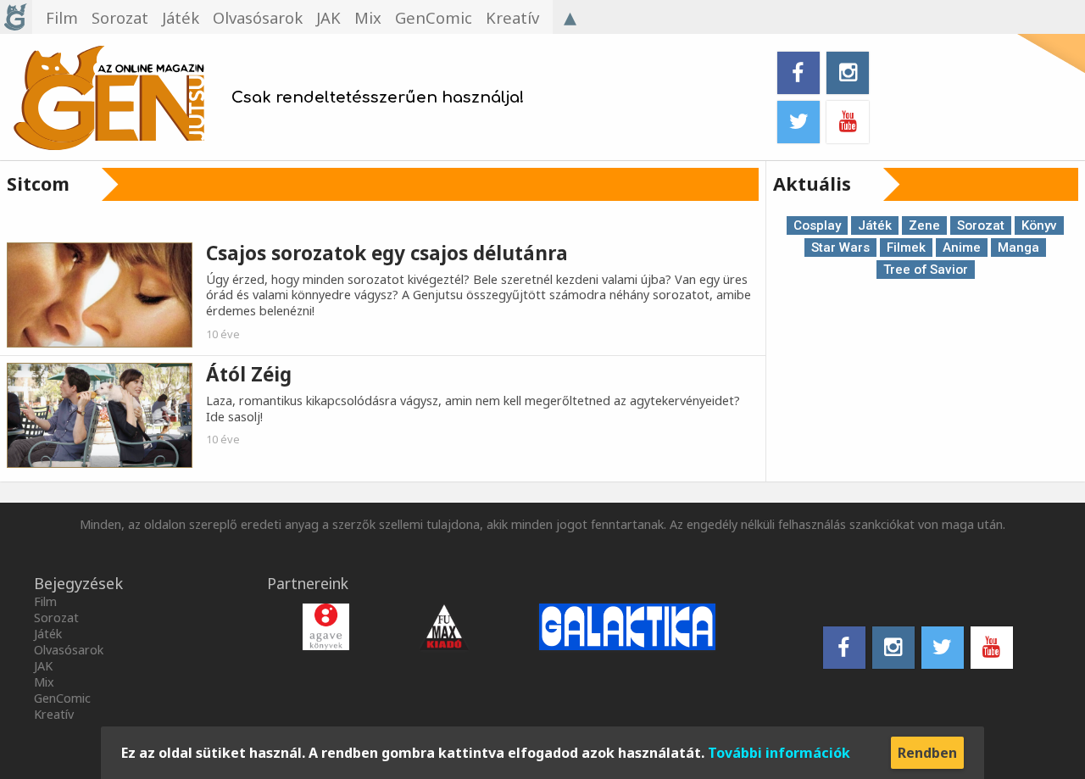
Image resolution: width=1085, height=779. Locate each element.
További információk (779, 752)
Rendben (927, 752)
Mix (367, 17)
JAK (328, 17)
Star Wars (840, 247)
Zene (924, 225)
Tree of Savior (925, 269)
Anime (962, 247)
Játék (180, 17)
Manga (1018, 247)
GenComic (433, 17)
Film (62, 17)
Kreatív (512, 17)
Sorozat (120, 17)
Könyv (1039, 225)
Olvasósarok (258, 17)
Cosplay (817, 225)
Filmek (906, 247)
